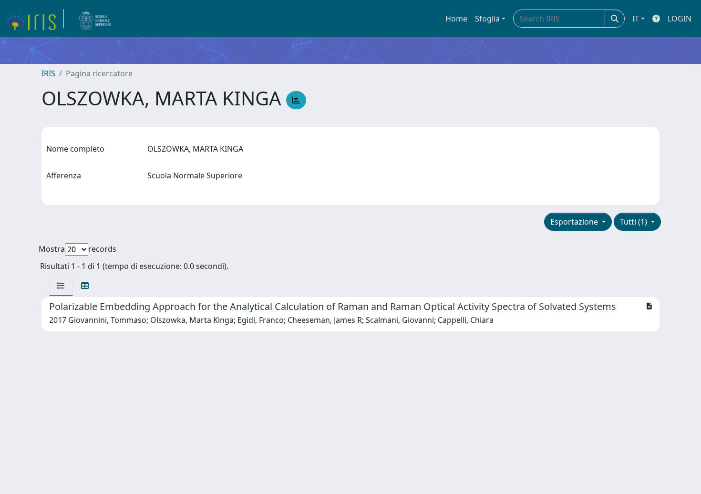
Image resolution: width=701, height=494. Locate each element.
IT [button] (635, 18)
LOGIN (679, 18)
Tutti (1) (634, 221)
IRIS (48, 73)
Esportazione (575, 221)
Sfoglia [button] (487, 18)
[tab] (61, 286)
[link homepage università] (95, 18)
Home (456, 18)
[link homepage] (35, 18)
